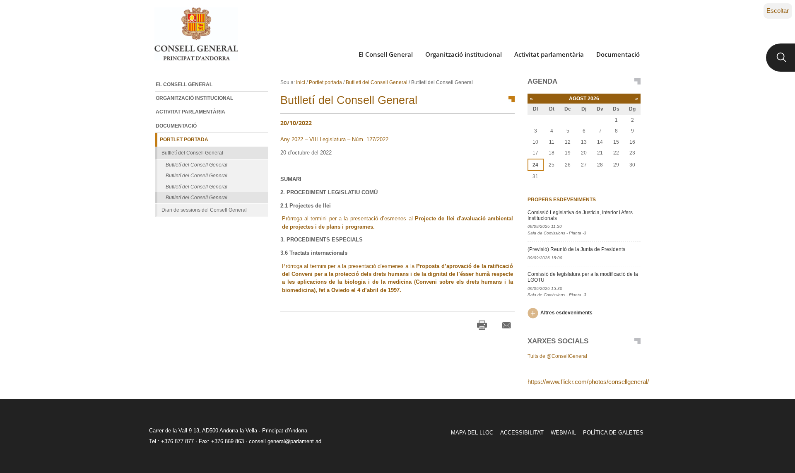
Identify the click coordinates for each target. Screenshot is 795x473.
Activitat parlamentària (549, 54)
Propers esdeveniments (562, 200)
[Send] (506, 325)
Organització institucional (463, 54)
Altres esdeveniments (566, 313)
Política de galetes (613, 433)
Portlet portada (325, 82)
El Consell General (386, 54)
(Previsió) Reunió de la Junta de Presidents (576, 249)
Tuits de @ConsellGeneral (557, 356)
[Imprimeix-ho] (482, 325)
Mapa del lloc (472, 433)
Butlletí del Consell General (376, 82)
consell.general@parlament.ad (285, 441)
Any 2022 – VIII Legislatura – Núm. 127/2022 (334, 139)
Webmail (563, 433)
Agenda (542, 81)
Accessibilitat (522, 433)
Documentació (618, 54)
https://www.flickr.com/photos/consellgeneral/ (588, 381)
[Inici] (196, 34)
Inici (300, 82)
